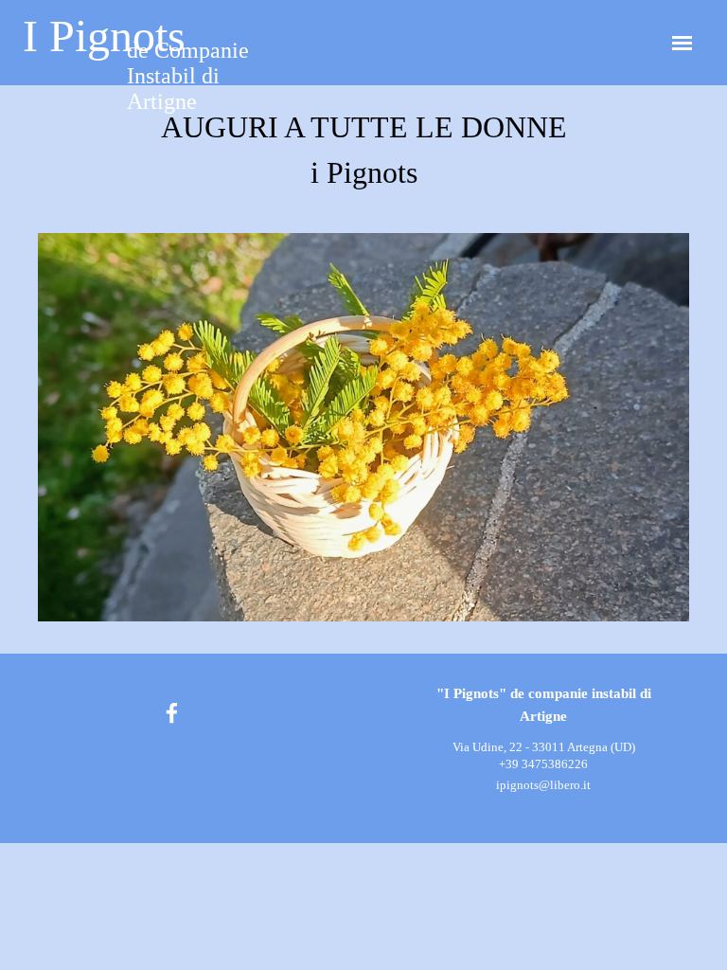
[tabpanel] (363, 149)
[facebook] (172, 713)
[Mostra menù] (682, 43)
